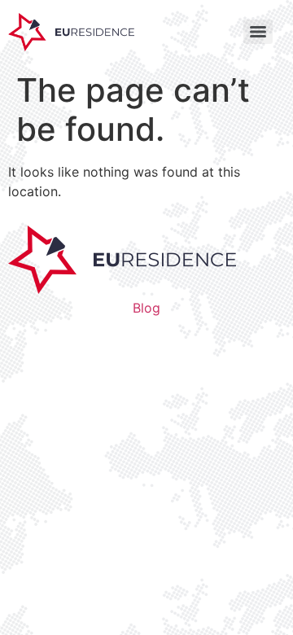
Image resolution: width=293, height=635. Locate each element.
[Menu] (258, 32)
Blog (146, 308)
